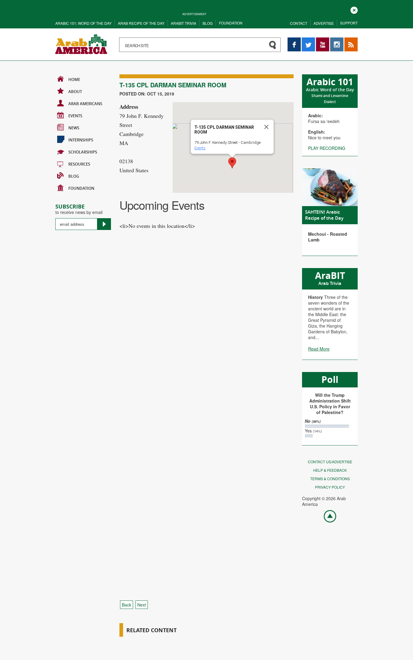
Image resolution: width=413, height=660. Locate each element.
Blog (208, 23)
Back (126, 605)
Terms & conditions (330, 478)
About (75, 91)
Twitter (308, 40)
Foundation (230, 22)
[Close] (266, 127)
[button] (232, 163)
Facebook (294, 40)
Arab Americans (85, 103)
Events (75, 115)
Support (349, 22)
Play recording (326, 148)
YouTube (322, 40)
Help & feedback (330, 470)
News (73, 128)
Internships (80, 140)
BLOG (73, 176)
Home (74, 79)
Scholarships (82, 152)
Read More (319, 349)
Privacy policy (330, 487)
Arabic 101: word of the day (83, 23)
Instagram (336, 40)
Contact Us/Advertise (330, 461)
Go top (327, 516)
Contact (298, 23)
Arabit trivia (183, 23)
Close (354, 9)
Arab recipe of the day (141, 23)
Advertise (324, 23)
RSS (348, 40)
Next (141, 605)
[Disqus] (206, 350)
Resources (79, 164)
